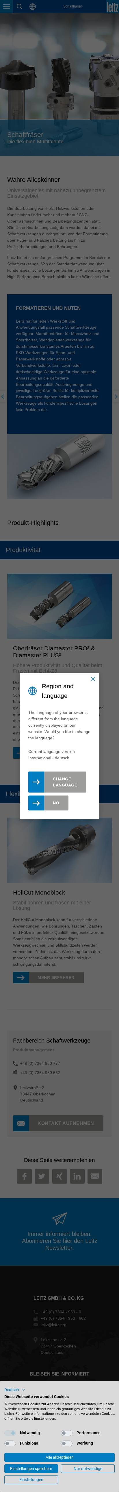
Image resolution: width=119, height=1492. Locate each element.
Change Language (65, 782)
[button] (14, 1390)
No (56, 803)
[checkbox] (10, 1433)
